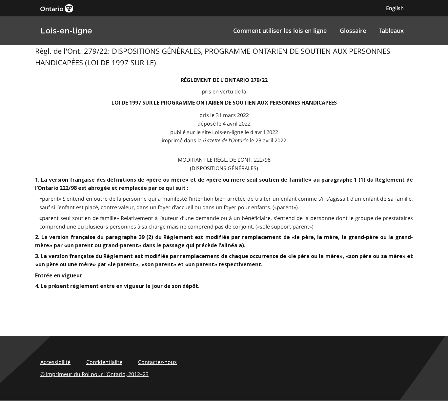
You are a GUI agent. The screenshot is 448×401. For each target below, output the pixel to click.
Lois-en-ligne (66, 30)
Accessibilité (55, 362)
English (395, 8)
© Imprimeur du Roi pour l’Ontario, (94, 374)
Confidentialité (104, 362)
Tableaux (391, 30)
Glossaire (353, 30)
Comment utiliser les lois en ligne (280, 30)
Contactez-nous (157, 362)
